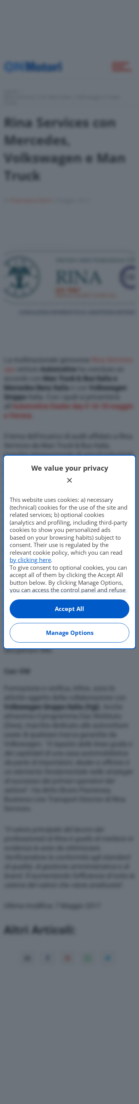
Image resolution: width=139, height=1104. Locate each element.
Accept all (69, 609)
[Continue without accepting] (69, 480)
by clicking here (30, 560)
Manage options (69, 632)
